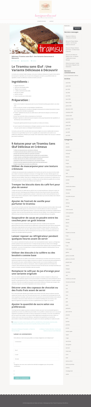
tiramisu (34, 61)
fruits (67, 245)
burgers (68, 170)
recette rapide (69, 331)
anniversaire (69, 150)
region (67, 334)
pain (67, 298)
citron (67, 199)
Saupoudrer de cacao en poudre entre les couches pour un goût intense (31, 155)
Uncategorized (69, 371)
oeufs (67, 292)
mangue (68, 269)
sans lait (68, 348)
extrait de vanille (53, 322)
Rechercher (67, 25)
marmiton (68, 272)
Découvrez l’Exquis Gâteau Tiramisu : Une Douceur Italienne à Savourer (72, 42)
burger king (68, 166)
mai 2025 (68, 132)
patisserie (68, 308)
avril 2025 (68, 135)
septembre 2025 (69, 119)
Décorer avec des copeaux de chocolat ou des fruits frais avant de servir (30, 162)
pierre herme (69, 311)
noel (67, 285)
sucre (67, 354)
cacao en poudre (27, 322)
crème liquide (46, 322)
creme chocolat (69, 209)
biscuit (67, 160)
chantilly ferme (38, 322)
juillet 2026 (68, 86)
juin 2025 (68, 129)
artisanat (68, 153)
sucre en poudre (32, 323)
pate (67, 301)
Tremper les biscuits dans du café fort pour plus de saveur (27, 151)
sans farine (68, 341)
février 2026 (68, 102)
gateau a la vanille (70, 255)
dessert (67, 222)
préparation (21, 323)
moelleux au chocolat (71, 278)
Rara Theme (54, 403)
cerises (67, 183)
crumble (68, 216)
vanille (67, 374)
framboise (68, 239)
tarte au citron (69, 361)
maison (67, 265)
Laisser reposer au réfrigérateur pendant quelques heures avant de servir (31, 157)
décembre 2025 (69, 109)
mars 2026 (68, 99)
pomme (67, 321)
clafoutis (68, 203)
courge (67, 206)
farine (67, 226)
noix (67, 288)
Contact (51, 21)
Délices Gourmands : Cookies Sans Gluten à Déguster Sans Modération (72, 65)
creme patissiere (69, 213)
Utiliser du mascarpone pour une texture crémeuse (26, 150)
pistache (68, 315)
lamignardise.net (45, 15)
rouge (67, 338)
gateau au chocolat (70, 259)
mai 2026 (68, 92)
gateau (67, 252)
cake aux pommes (70, 176)
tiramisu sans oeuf (45, 323)
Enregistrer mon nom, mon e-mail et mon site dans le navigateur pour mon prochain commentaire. (33, 365)
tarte (67, 357)
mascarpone (14, 323)
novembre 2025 (69, 112)
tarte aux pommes (70, 364)
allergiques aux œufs (17, 322)
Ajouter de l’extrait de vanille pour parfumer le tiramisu (27, 153)
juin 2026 (68, 89)
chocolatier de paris (70, 196)
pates (67, 305)
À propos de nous (41, 21)
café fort (33, 322)
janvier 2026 (68, 105)
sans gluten (68, 344)
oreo (67, 295)
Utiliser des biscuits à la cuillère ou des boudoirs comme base (28, 158)
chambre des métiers (70, 186)
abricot (67, 143)
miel (67, 275)
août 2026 (68, 82)
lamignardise (26, 61)
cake (67, 173)
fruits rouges (69, 249)
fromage (68, 242)
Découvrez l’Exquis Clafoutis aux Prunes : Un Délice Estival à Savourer (72, 49)
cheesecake (68, 189)
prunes (67, 328)
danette (67, 219)
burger (67, 163)
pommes (68, 325)
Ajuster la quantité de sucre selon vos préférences (25, 164)
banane (67, 157)
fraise (67, 236)
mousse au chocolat (70, 282)
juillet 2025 (68, 125)
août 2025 (68, 122)
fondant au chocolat (70, 232)
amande (67, 147)
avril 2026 (68, 96)
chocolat (68, 193)
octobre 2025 (69, 115)
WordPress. (65, 403)
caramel (67, 180)
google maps (69, 262)
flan (66, 229)
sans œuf (26, 323)
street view (68, 351)
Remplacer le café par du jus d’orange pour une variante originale (29, 160)
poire (67, 318)
